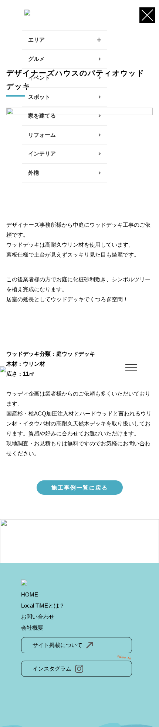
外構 (33, 173)
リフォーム (42, 135)
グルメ (36, 59)
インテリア (42, 153)
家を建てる (42, 115)
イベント (39, 77)
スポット (39, 97)
